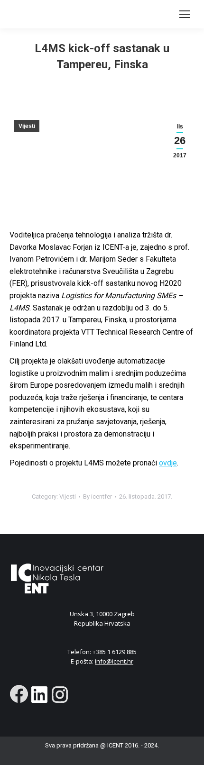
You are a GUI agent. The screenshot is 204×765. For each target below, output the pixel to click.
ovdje (168, 462)
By (97, 496)
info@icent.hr (114, 661)
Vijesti (27, 126)
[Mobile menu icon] (184, 14)
